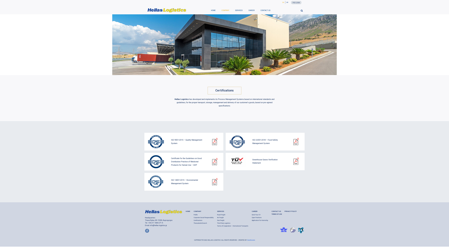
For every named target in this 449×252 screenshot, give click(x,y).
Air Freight (220, 217)
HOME (213, 10)
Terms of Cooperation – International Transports (232, 226)
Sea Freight (220, 220)
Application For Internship (260, 220)
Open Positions (257, 217)
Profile (196, 215)
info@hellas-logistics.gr (158, 225)
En (283, 2)
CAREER (251, 10)
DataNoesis (251, 240)
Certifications (198, 220)
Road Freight (221, 215)
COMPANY (225, 10)
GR (287, 2)
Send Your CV (256, 215)
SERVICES (239, 10)
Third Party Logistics (223, 223)
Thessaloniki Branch (200, 223)
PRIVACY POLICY (290, 211)
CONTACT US (265, 10)
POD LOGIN (296, 3)
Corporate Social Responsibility (204, 217)
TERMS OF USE (277, 214)
